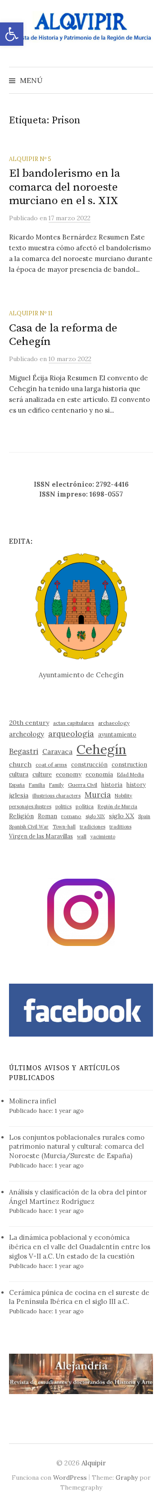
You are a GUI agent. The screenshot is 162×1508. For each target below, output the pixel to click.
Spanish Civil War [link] (29, 827)
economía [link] (99, 774)
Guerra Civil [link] (82, 784)
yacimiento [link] (102, 836)
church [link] (20, 764)
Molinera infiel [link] (32, 1101)
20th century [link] (29, 723)
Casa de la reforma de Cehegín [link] (63, 335)
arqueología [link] (71, 733)
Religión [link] (21, 816)
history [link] (136, 784)
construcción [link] (89, 764)
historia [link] (111, 784)
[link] (11, 34)
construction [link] (129, 764)
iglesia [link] (18, 795)
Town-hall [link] (64, 827)
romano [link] (71, 816)
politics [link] (63, 806)
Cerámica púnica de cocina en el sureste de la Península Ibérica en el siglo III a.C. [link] (79, 1297)
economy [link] (68, 774)
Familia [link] (37, 785)
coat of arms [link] (51, 764)
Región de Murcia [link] (117, 806)
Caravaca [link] (57, 751)
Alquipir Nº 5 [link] (30, 158)
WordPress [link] (70, 1477)
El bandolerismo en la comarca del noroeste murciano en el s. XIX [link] (64, 186)
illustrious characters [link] (56, 796)
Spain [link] (144, 816)
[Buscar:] (145, 80)
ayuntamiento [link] (117, 734)
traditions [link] (120, 827)
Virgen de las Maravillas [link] (41, 836)
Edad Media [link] (130, 774)
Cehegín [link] (101, 749)
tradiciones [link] (92, 827)
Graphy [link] (127, 1477)
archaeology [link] (114, 722)
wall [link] (81, 836)
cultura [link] (18, 774)
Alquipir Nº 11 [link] (31, 313)
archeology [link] (26, 734)
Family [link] (56, 785)
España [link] (17, 785)
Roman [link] (47, 815)
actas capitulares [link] (73, 722)
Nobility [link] (123, 796)
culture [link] (42, 774)
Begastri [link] (23, 751)
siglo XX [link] (121, 816)
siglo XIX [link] (95, 816)
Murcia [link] (98, 795)
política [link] (85, 806)
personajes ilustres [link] (30, 806)
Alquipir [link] (93, 1463)
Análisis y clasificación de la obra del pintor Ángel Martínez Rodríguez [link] (78, 1197)
